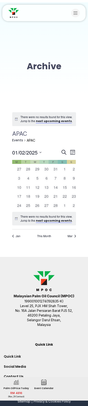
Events (17, 140)
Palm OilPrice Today (16, 388)
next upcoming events (54, 121)
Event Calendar (44, 388)
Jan (18, 236)
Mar (70, 236)
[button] (76, 13)
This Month (44, 236)
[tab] (44, 356)
